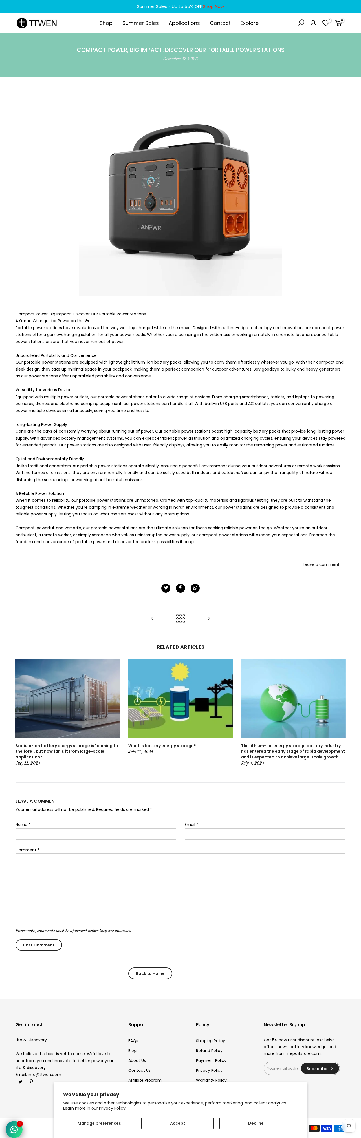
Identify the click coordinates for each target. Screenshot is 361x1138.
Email (191, 824)
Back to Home (150, 973)
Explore (250, 22)
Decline (256, 1123)
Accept (177, 1123)
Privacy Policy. (112, 1108)
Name (23, 824)
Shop (106, 22)
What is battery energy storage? (162, 746)
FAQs (133, 1041)
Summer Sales (140, 22)
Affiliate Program (145, 1080)
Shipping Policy (210, 1041)
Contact (220, 22)
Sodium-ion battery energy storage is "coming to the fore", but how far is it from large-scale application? (67, 751)
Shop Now (213, 6)
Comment (27, 850)
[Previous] (21, 713)
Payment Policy (211, 1060)
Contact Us (139, 1070)
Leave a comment (321, 564)
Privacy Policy (209, 1070)
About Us (137, 1060)
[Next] (340, 713)
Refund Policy (209, 1050)
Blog (132, 1050)
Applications (184, 22)
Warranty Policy (211, 1080)
